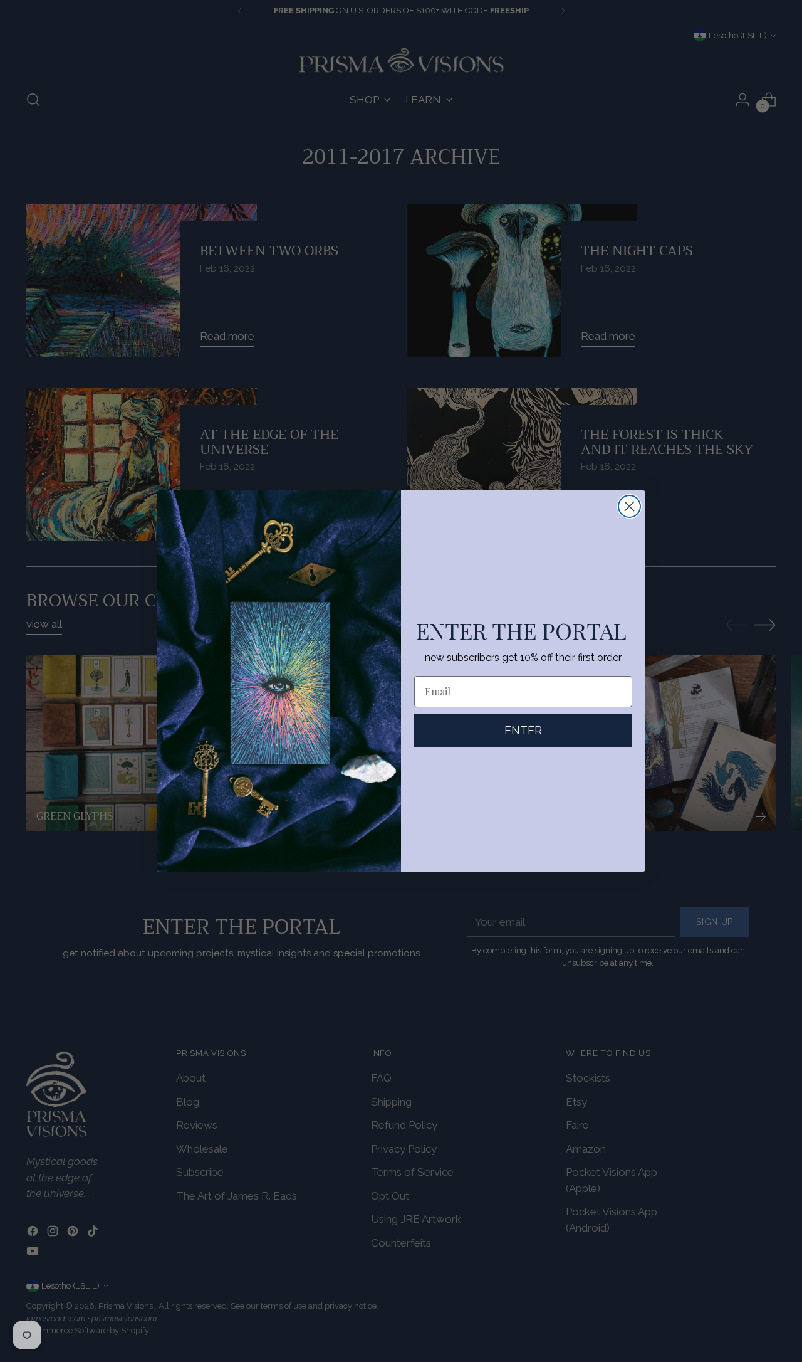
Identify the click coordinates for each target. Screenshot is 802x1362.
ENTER (523, 730)
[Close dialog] (629, 506)
